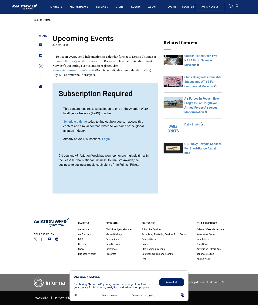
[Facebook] (42, 239)
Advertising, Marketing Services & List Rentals (164, 234)
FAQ (144, 259)
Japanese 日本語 (205, 254)
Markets (56, 6)
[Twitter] (35, 239)
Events (136, 6)
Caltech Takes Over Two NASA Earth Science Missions (200, 60)
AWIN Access (210, 6)
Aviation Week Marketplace (210, 229)
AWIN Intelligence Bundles (119, 229)
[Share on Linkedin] (39, 56)
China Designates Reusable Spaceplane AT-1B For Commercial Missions (202, 81)
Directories (111, 249)
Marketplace (79, 6)
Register (188, 6)
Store (120, 6)
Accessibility (41, 297)
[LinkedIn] (56, 239)
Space (81, 249)
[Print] (39, 87)
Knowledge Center (206, 234)
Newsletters (203, 239)
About (152, 6)
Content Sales (149, 239)
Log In (172, 6)
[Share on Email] (39, 45)
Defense (82, 244)
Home (47, 20)
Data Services (113, 244)
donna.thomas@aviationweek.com (79, 61)
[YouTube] (49, 239)
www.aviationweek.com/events (73, 70)
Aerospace (83, 229)
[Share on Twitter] (39, 66)
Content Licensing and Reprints (157, 254)
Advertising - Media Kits (209, 249)
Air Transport (85, 234)
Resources (111, 254)
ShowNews (202, 244)
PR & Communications (153, 249)
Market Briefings (114, 234)
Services (102, 6)
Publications (112, 239)
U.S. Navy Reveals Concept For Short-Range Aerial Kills (202, 148)
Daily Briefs (192, 124)
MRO (80, 239)
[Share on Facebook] (39, 77)
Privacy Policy (63, 297)
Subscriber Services (151, 229)
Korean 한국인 (204, 259)
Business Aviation (87, 254)
